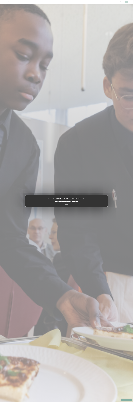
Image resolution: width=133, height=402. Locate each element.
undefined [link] (66, 204)
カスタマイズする (75, 201)
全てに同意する (58, 201)
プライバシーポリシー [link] (66, 202)
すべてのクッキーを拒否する (66, 201)
